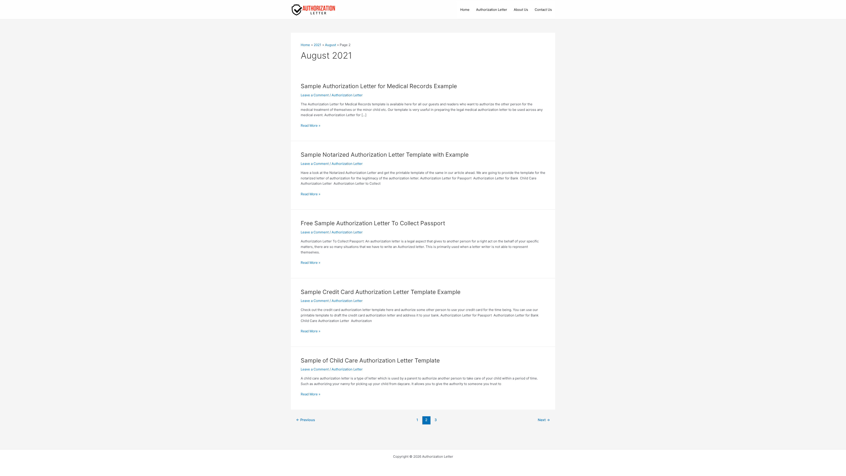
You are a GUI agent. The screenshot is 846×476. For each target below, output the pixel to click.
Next (544, 420)
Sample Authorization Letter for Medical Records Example (379, 86)
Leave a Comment (315, 95)
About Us (521, 9)
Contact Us (543, 9)
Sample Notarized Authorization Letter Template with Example (385, 154)
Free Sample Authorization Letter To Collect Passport (373, 223)
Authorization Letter (491, 9)
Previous (305, 420)
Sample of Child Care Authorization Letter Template (370, 360)
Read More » (310, 125)
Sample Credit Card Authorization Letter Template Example (380, 291)
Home (464, 9)
